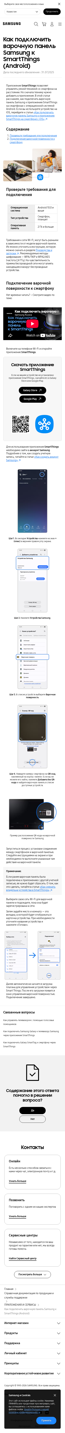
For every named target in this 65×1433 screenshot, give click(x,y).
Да (32, 1110)
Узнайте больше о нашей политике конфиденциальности (29, 1411)
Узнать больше (17, 1181)
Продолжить (52, 11)
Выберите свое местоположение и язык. (24, 4)
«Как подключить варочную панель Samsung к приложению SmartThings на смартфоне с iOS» (30, 116)
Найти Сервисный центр (22, 1258)
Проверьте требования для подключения (33, 135)
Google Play (30, 399)
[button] (32, 1323)
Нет (33, 1119)
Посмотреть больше (30, 1274)
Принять (46, 1420)
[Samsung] (11, 24)
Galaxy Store (30, 390)
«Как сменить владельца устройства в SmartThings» (30, 888)
